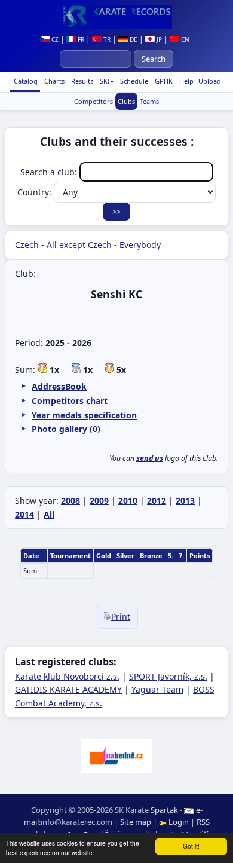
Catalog (25, 80)
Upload (209, 80)
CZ (54, 39)
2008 (70, 500)
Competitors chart (70, 400)
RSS (203, 821)
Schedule (133, 80)
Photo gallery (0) (66, 428)
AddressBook (59, 386)
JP (158, 39)
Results (81, 80)
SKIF (106, 80)
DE (132, 39)
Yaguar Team (157, 689)
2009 (99, 500)
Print (120, 616)
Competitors (93, 101)
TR (106, 39)
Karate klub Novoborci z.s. (67, 676)
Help (185, 80)
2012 (156, 500)
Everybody (140, 244)
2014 (24, 514)
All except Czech (79, 244)
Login (179, 821)
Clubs (126, 101)
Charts (53, 80)
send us (149, 458)
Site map (135, 821)
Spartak (164, 809)
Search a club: (49, 172)
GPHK (163, 80)
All (49, 514)
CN (184, 39)
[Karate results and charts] (116, 17)
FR (80, 39)
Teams (149, 101)
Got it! (191, 845)
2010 (127, 500)
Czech (27, 244)
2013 (185, 500)
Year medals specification (84, 415)
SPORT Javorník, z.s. (168, 676)
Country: (35, 192)
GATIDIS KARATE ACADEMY (68, 689)
